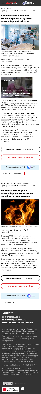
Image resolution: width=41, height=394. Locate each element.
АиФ (17, 56)
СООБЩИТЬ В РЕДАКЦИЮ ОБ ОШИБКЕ (17, 323)
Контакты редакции (11, 317)
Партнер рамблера (20, 383)
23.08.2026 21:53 (7, 183)
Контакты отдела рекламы (14, 320)
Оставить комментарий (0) (20, 157)
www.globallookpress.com (28, 226)
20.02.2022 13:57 (6, 9)
